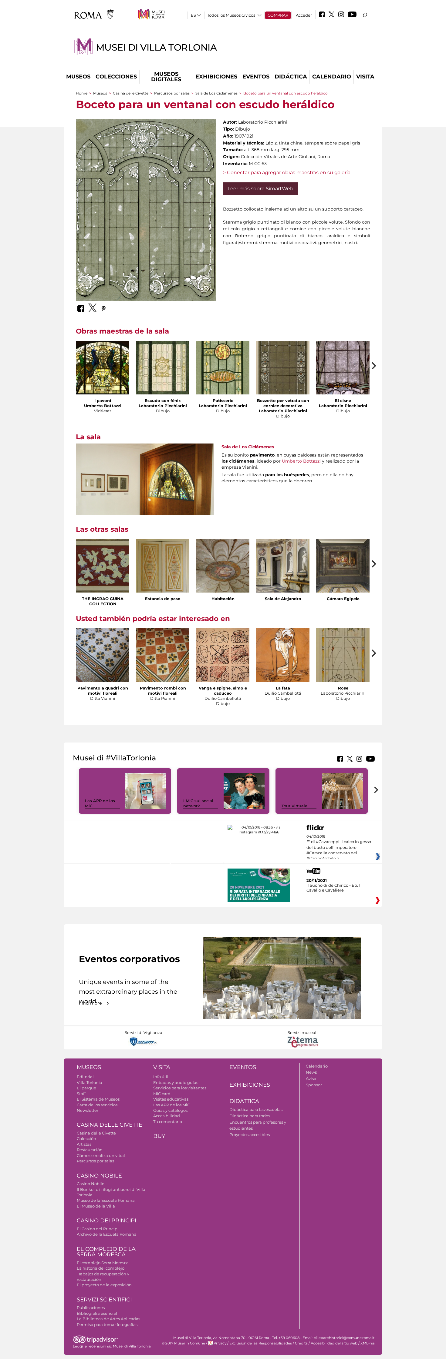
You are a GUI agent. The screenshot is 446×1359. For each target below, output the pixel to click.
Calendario (331, 76)
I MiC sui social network (198, 803)
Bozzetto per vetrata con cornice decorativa (283, 403)
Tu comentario (167, 1121)
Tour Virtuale (294, 805)
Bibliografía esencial (97, 1313)
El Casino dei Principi (98, 1228)
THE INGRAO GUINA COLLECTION (102, 601)
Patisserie (223, 400)
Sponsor (314, 1084)
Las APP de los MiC (171, 1104)
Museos (78, 76)
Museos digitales (166, 77)
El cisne (343, 400)
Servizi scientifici (104, 1299)
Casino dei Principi (106, 1220)
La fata (283, 688)
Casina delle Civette (130, 93)
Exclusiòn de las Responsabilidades (260, 1343)
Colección (86, 1138)
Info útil (160, 1076)
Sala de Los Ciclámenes (216, 93)
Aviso (311, 1078)
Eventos (255, 76)
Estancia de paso (163, 598)
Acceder (304, 15)
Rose (343, 688)
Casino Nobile (99, 1175)
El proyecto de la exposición (104, 1284)
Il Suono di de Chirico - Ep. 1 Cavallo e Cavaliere (333, 887)
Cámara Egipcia (343, 598)
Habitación (223, 598)
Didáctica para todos (249, 1115)
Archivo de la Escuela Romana (107, 1234)
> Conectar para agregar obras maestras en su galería (286, 172)
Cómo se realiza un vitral (101, 1155)
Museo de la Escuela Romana (106, 1200)
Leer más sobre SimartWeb (260, 188)
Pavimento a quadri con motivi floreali (102, 691)
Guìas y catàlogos (170, 1110)
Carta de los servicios (97, 1104)
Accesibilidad (166, 1115)
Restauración (90, 1149)
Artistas (84, 1144)
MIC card (162, 1093)
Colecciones (116, 76)
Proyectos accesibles (249, 1134)
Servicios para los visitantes (179, 1087)
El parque (86, 1087)
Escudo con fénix (163, 400)
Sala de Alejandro (283, 598)
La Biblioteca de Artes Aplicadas (108, 1318)
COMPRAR (278, 15)
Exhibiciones (216, 76)
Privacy (220, 1343)
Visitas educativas (170, 1099)
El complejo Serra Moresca (103, 1262)
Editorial (85, 1076)
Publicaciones (91, 1307)
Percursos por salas (172, 93)
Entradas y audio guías (175, 1082)
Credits (301, 1343)
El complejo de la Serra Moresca (106, 1252)
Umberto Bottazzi (301, 461)
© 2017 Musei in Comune (183, 1343)
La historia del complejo (100, 1268)
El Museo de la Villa (96, 1206)
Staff (81, 1093)
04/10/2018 (338, 847)
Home (81, 93)
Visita (365, 76)
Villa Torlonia (89, 1082)
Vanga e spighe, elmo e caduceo (223, 691)
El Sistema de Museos (98, 1099)
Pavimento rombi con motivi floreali (163, 691)
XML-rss (367, 1343)
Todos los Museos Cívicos (231, 15)
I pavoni (102, 400)
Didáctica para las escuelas (255, 1109)
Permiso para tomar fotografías (107, 1324)
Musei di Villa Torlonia (156, 47)
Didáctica (291, 76)
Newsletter (87, 1110)
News (311, 1072)
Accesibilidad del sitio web (334, 1343)
